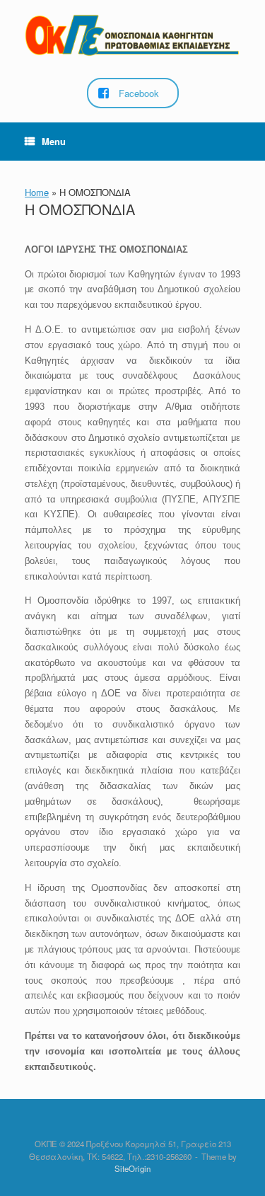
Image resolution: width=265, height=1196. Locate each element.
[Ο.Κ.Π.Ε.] (132, 35)
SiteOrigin (132, 1168)
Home (37, 192)
